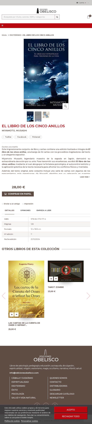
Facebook (21, 137)
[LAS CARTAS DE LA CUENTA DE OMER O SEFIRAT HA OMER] (26, 289)
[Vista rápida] (16, 314)
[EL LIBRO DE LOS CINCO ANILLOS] (30, 116)
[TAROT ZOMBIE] (66, 271)
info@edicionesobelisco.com (24, 373)
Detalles (9, 210)
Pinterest (36, 137)
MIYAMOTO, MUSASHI (14, 130)
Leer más (84, 177)
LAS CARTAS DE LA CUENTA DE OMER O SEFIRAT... (24, 324)
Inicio (4, 35)
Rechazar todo (71, 416)
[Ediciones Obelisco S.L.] (46, 12)
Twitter (8, 137)
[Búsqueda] (57, 17)
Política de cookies (12, 421)
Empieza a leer (44, 210)
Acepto (71, 409)
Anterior (2, 116)
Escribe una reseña (10, 147)
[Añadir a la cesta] (12, 314)
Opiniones (25, 210)
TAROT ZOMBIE (56, 287)
